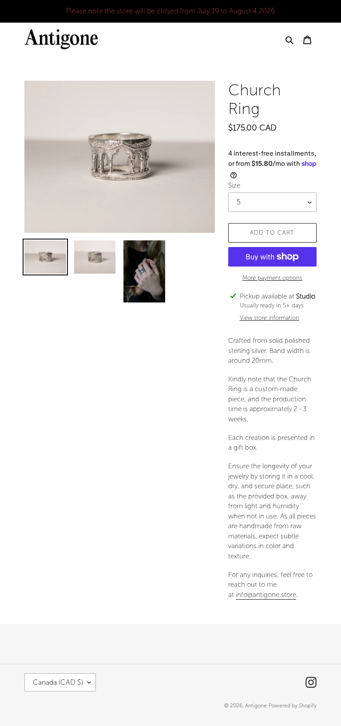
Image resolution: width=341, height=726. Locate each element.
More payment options (272, 278)
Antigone (256, 705)
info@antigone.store (266, 595)
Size (234, 185)
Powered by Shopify (293, 705)
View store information (269, 317)
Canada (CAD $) (58, 682)
